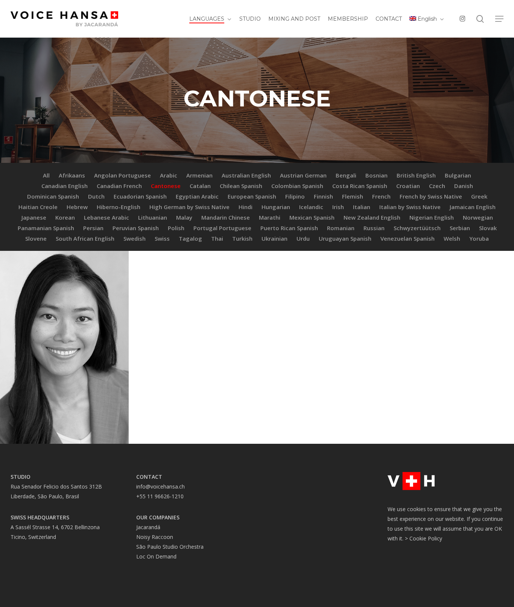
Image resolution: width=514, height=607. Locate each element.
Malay (184, 217)
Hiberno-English (118, 206)
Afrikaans (72, 175)
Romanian (340, 228)
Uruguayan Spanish (345, 238)
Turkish (242, 238)
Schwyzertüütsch (417, 228)
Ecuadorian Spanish (140, 196)
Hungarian (276, 206)
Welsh (452, 238)
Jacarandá (148, 527)
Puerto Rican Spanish (289, 228)
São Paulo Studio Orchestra (170, 546)
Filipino (295, 196)
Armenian (199, 175)
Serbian (460, 228)
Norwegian (478, 217)
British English (416, 175)
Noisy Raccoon (154, 536)
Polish (176, 228)
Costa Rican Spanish (359, 185)
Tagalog (190, 238)
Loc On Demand (156, 556)
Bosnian (376, 175)
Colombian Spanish (297, 185)
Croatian (408, 185)
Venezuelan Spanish (407, 238)
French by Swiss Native (431, 196)
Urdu (303, 238)
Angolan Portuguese (122, 175)
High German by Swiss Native (189, 206)
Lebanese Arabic (106, 217)
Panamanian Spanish (46, 228)
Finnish (323, 196)
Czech (437, 185)
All (46, 175)
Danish (463, 185)
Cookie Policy (425, 538)
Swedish (134, 238)
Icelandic (311, 206)
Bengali (346, 175)
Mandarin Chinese (225, 217)
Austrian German (303, 175)
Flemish (352, 196)
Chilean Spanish (241, 185)
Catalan (200, 185)
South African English (85, 238)
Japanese (33, 217)
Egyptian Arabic (197, 196)
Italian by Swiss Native (410, 206)
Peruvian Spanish (136, 228)
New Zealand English (372, 217)
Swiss (162, 238)
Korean (65, 217)
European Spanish (252, 196)
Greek (479, 196)
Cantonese (166, 185)
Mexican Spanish (312, 217)
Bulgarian (458, 175)
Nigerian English (431, 217)
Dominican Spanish (53, 196)
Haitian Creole (38, 206)
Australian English (246, 175)
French (381, 196)
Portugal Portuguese (222, 228)
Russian (374, 228)
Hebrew (77, 206)
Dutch (96, 196)
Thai (217, 238)
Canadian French (119, 185)
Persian (93, 228)
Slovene (36, 238)
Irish (338, 206)
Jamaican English (473, 206)
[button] (499, 19)
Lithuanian (152, 217)
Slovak (488, 228)
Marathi (269, 217)
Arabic (168, 175)
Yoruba (479, 238)
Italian (361, 206)
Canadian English (64, 185)
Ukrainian (274, 238)
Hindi (245, 206)
